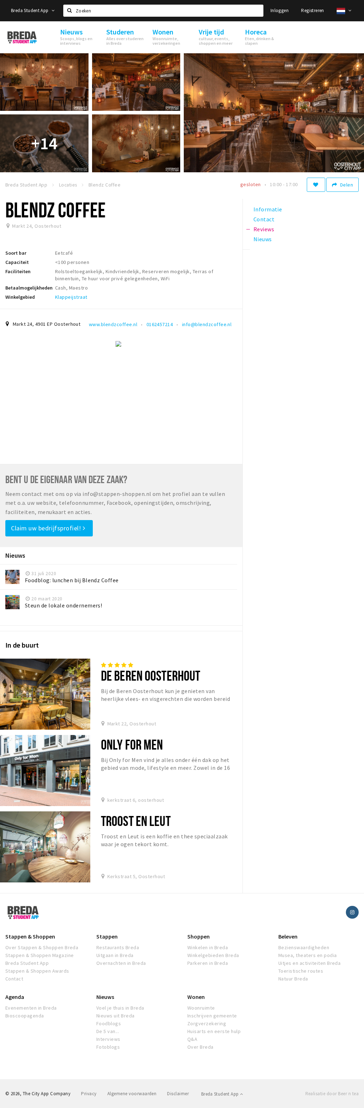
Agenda (14, 996)
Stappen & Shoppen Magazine (39, 955)
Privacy (88, 1094)
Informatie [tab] (267, 209)
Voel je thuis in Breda (120, 1008)
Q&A (192, 1039)
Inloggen (280, 10)
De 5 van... (107, 1031)
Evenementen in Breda (31, 1008)
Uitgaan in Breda (115, 955)
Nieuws (105, 996)
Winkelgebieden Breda (213, 955)
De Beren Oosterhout (150, 675)
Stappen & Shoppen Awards (37, 971)
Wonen (196, 996)
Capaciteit (17, 262)
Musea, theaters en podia (307, 955)
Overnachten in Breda (121, 963)
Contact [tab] (263, 219)
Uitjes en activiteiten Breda (309, 963)
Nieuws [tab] (262, 239)
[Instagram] (352, 912)
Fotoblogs (108, 1047)
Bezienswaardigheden (303, 947)
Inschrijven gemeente (212, 1015)
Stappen (107, 936)
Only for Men (132, 744)
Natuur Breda (293, 978)
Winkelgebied (20, 297)
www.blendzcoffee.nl (113, 324)
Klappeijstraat (71, 297)
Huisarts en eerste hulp (214, 1031)
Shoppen (198, 936)
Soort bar (15, 253)
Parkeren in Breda (207, 963)
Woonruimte (201, 1008)
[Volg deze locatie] (316, 185)
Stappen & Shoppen (30, 936)
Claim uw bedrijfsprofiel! (47, 528)
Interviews (108, 1039)
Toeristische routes (300, 971)
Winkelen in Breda (207, 947)
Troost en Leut (136, 820)
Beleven (288, 936)
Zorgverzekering (206, 1023)
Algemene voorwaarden (132, 1094)
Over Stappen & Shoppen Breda (41, 947)
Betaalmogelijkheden (29, 288)
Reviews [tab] (263, 229)
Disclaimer (178, 1094)
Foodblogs (108, 1023)
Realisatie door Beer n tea (332, 1094)
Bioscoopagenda (24, 1015)
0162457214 (159, 324)
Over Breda (200, 1047)
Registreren (312, 10)
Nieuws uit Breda (115, 1015)
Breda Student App (30, 10)
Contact (14, 978)
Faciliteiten (18, 271)
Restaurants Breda (117, 947)
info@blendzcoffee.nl (207, 324)
